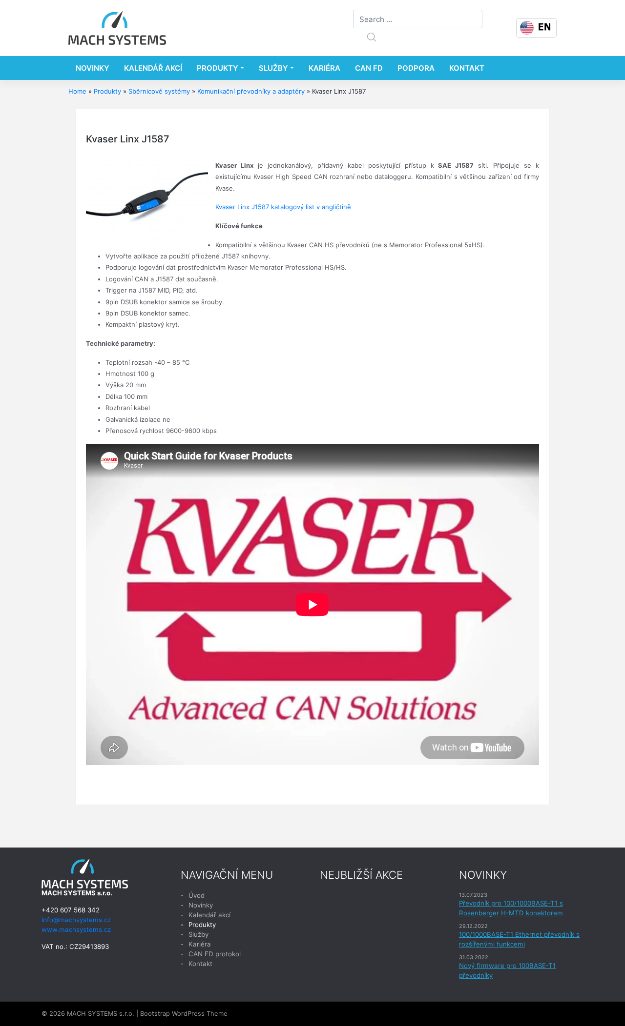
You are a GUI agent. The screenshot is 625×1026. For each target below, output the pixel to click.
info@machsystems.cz (76, 920)
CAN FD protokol (214, 954)
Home (77, 91)
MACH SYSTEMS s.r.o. (100, 1013)
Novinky (92, 68)
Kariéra (324, 68)
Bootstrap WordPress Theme (184, 1013)
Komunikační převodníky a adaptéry (251, 91)
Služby (273, 68)
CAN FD (369, 68)
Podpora (416, 68)
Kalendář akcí (153, 68)
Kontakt (466, 68)
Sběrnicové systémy (159, 91)
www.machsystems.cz (76, 929)
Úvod (196, 895)
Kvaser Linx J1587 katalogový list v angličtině (283, 207)
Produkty (217, 68)
